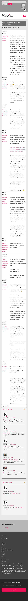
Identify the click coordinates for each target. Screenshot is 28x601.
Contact (4, 541)
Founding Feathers (8, 472)
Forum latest (7, 409)
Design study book (8, 420)
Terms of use (5, 559)
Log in (4, 4)
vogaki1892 (13, 417)
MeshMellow (5, 539)
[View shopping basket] (25, 10)
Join (10, 4)
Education (4, 543)
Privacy (3, 557)
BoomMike (13, 470)
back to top (14, 590)
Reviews (4, 552)
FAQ (9, 24)
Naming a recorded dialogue (10, 459)
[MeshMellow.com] (15, 582)
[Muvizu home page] (7, 15)
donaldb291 (13, 444)
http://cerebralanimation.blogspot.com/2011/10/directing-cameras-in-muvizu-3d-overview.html (18, 149)
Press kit (4, 548)
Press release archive (7, 550)
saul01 (12, 457)
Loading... (6, 528)
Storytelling (6, 446)
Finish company (7, 433)
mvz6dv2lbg (11, 491)
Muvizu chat (7, 483)
